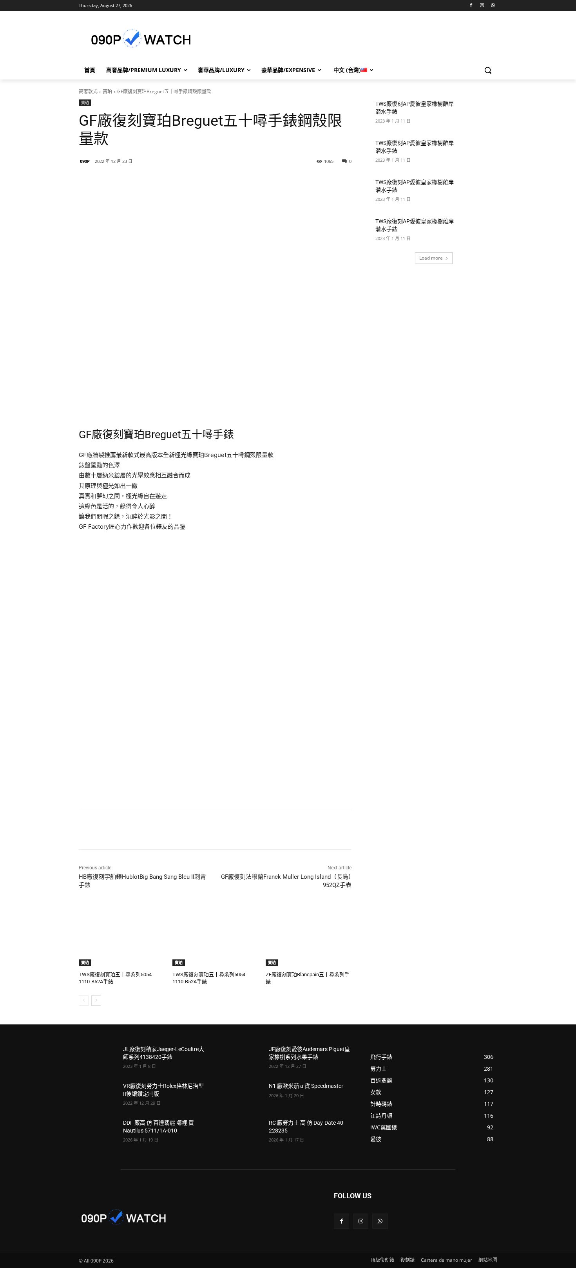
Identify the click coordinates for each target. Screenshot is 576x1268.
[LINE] (134, 181)
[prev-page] (84, 1000)
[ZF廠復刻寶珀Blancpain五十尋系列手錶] (308, 936)
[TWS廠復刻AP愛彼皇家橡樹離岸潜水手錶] (478, 113)
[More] (206, 181)
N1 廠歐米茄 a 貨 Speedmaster (306, 1086)
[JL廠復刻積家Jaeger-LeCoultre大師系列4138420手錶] (98, 1059)
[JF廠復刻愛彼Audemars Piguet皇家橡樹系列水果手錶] (244, 1059)
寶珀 (107, 91)
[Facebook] (471, 5)
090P (85, 161)
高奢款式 (88, 91)
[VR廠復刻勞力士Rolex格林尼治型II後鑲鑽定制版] (98, 1095)
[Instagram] (481, 5)
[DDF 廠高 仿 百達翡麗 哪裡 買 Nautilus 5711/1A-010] (98, 1132)
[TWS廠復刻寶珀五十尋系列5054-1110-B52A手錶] (122, 936)
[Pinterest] (188, 181)
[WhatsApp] (492, 5)
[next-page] (96, 1000)
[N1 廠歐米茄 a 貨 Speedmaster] (244, 1095)
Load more (431, 258)
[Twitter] (170, 181)
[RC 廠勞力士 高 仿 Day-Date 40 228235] (244, 1132)
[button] (487, 70)
